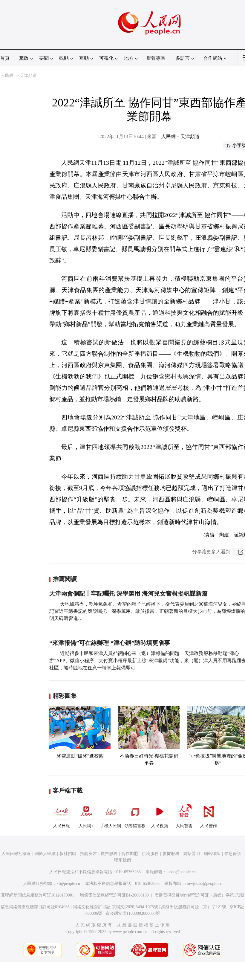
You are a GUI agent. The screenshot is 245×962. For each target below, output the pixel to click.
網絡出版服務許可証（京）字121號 (193, 907)
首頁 (5, 58)
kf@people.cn (68, 883)
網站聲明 (191, 853)
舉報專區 (156, 58)
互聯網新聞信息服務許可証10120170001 (37, 895)
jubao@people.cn (181, 872)
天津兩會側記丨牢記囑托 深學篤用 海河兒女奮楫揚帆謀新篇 (128, 593)
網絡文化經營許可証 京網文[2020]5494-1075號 (115, 907)
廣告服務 (109, 853)
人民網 (7, 75)
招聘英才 (88, 853)
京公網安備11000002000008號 (132, 913)
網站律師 (212, 853)
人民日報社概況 (16, 853)
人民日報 (61, 826)
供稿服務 (150, 853)
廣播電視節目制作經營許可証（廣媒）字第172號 (199, 895)
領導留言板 (135, 826)
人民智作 (208, 826)
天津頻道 (28, 75)
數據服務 (171, 853)
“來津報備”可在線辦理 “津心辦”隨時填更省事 (109, 642)
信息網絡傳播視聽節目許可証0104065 (35, 907)
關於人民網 (45, 853)
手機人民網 (110, 826)
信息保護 (232, 853)
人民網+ (86, 826)
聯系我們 (122, 860)
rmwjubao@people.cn (203, 883)
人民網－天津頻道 (180, 136)
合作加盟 (129, 853)
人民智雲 (184, 826)
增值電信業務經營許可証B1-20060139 (114, 895)
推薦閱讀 (65, 578)
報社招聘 (67, 853)
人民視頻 (159, 826)
